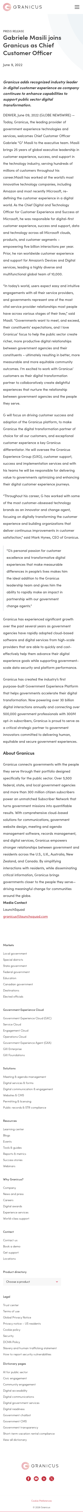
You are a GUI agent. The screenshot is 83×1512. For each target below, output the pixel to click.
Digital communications (18, 1396)
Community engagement (19, 1384)
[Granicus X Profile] (51, 1479)
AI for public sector (15, 1372)
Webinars (9, 1166)
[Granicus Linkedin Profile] (44, 1479)
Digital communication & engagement (28, 1089)
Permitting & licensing (17, 1101)
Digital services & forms (18, 1083)
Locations (9, 1258)
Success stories (12, 1160)
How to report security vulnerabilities (27, 1354)
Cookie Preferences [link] (41, 1500)
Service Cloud (12, 1024)
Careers (8, 1200)
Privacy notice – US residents (22, 1323)
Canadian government (18, 984)
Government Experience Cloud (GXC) (27, 1018)
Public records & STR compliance (24, 1107)
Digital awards (12, 1206)
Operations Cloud (14, 1036)
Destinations (11, 990)
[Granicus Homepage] (40, 1466)
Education (9, 978)
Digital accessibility (15, 1390)
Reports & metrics (14, 1154)
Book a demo (11, 1246)
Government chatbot (17, 1415)
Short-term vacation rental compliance (29, 1433)
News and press (13, 1194)
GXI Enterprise (12, 1049)
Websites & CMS (13, 1095)
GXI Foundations (14, 1055)
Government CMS (15, 1421)
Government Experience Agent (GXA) (27, 1043)
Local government (15, 953)
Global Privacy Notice (17, 1317)
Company (9, 1188)
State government (15, 966)
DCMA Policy (11, 1342)
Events (7, 1141)
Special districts (13, 959)
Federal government (16, 972)
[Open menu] (77, 7)
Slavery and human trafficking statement (30, 1348)
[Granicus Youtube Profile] (36, 1479)
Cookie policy (11, 1329)
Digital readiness (14, 1409)
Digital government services (21, 1403)
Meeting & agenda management (24, 1077)
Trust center (11, 1305)
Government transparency (20, 1427)
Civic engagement (15, 1378)
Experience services (15, 1212)
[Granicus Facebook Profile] (28, 1479)
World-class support (16, 1218)
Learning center (13, 1129)
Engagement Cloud (15, 1030)
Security (8, 1336)
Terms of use (11, 1311)
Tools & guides (12, 1147)
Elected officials (13, 996)
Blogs (6, 1135)
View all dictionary (15, 1439)
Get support (11, 1252)
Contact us (10, 1240)
